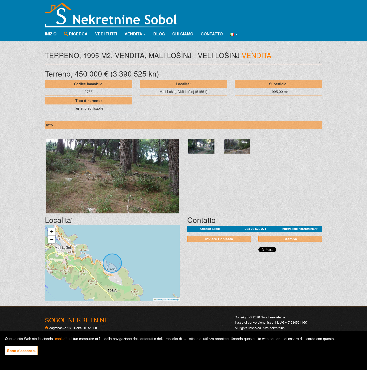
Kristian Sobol (210, 228)
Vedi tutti (106, 34)
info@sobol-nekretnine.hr (300, 228)
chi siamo (182, 34)
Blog (159, 34)
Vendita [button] (134, 34)
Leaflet (159, 299)
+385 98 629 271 (254, 228)
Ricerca (78, 34)
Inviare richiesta (219, 239)
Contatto (212, 34)
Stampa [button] (290, 239)
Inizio (50, 34)
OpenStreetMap (172, 299)
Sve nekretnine (274, 327)
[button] (233, 34)
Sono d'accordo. (21, 350)
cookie (60, 338)
